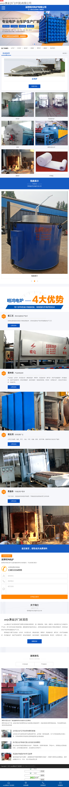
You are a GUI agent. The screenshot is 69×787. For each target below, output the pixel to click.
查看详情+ (34, 86)
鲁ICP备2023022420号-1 (29, 766)
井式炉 (19, 48)
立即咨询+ (14, 326)
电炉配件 (52, 48)
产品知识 (44, 664)
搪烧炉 (45, 48)
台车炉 (13, 48)
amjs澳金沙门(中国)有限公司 (16, 3)
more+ (65, 53)
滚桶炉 (32, 48)
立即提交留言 (34, 597)
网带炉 (39, 48)
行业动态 (25, 664)
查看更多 (34, 641)
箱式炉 (26, 48)
